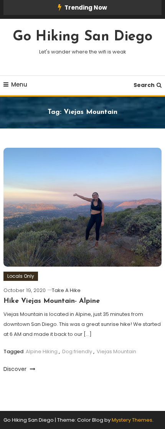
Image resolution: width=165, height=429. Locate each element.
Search (144, 85)
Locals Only (20, 276)
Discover (15, 369)
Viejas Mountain (116, 351)
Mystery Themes (132, 420)
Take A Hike (66, 290)
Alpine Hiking (42, 351)
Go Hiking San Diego (82, 37)
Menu (19, 84)
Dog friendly (77, 351)
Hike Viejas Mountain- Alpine (51, 301)
